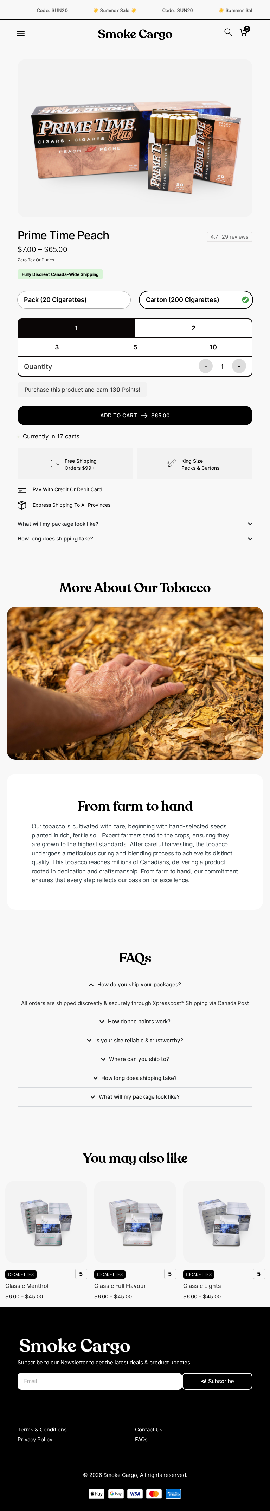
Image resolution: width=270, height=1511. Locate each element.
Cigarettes (21, 1274)
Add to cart (135, 415)
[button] (20, 34)
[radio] (74, 299)
